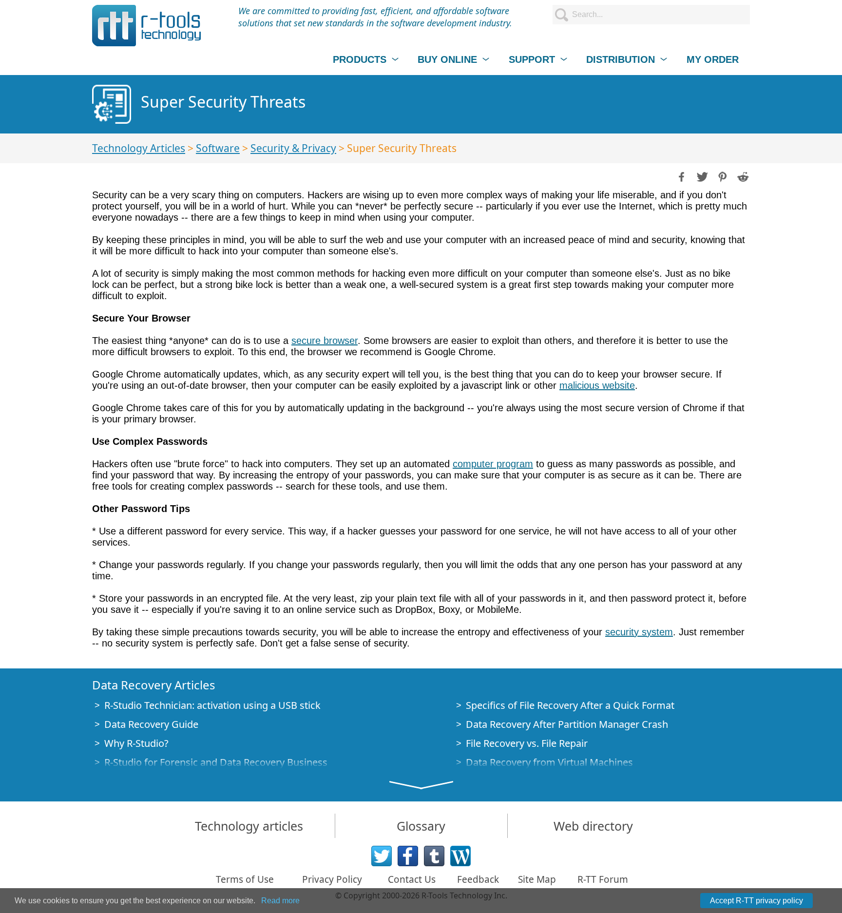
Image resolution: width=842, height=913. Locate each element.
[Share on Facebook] (681, 176)
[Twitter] (381, 856)
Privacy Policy (332, 879)
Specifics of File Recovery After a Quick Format (570, 705)
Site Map (537, 879)
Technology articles (249, 826)
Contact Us (412, 879)
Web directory (593, 826)
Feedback (478, 879)
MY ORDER (713, 59)
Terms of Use (245, 879)
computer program (493, 463)
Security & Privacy (293, 148)
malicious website (597, 385)
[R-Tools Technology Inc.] (147, 25)
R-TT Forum (602, 879)
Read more (280, 900)
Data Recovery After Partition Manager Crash (567, 724)
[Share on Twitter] (701, 176)
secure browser (324, 340)
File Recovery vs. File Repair (527, 743)
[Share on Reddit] (742, 176)
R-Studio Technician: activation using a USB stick (212, 705)
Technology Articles (138, 148)
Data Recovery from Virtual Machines (549, 762)
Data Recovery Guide (151, 724)
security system (639, 632)
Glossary (421, 826)
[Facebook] (408, 856)
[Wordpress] (460, 856)
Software (218, 148)
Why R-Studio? (136, 743)
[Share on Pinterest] (721, 176)
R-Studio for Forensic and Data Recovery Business (215, 762)
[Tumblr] (434, 856)
